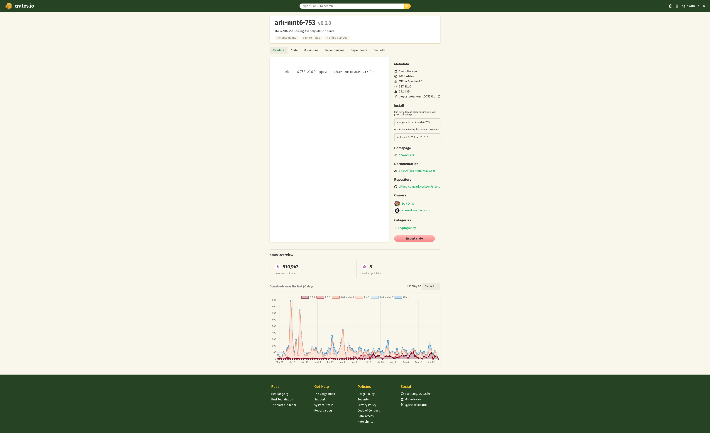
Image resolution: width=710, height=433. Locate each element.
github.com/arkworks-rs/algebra (419, 186)
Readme (278, 50)
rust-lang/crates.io (415, 393)
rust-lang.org (279, 394)
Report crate (414, 238)
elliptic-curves (337, 37)
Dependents (359, 50)
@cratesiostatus (414, 405)
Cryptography (407, 228)
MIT (401, 81)
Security (379, 50)
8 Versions (311, 50)
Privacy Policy (367, 405)
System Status (323, 405)
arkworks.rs (406, 155)
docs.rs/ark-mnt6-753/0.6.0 (417, 171)
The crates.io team (283, 405)
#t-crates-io (411, 399)
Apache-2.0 (415, 81)
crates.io (24, 6)
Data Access (365, 416)
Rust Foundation (282, 399)
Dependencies (334, 50)
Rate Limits (365, 421)
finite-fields (311, 37)
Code (294, 50)
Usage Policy (366, 394)
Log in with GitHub (692, 6)
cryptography (286, 37)
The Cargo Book (324, 394)
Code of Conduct (369, 410)
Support (319, 399)
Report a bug (323, 410)
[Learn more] (438, 97)
